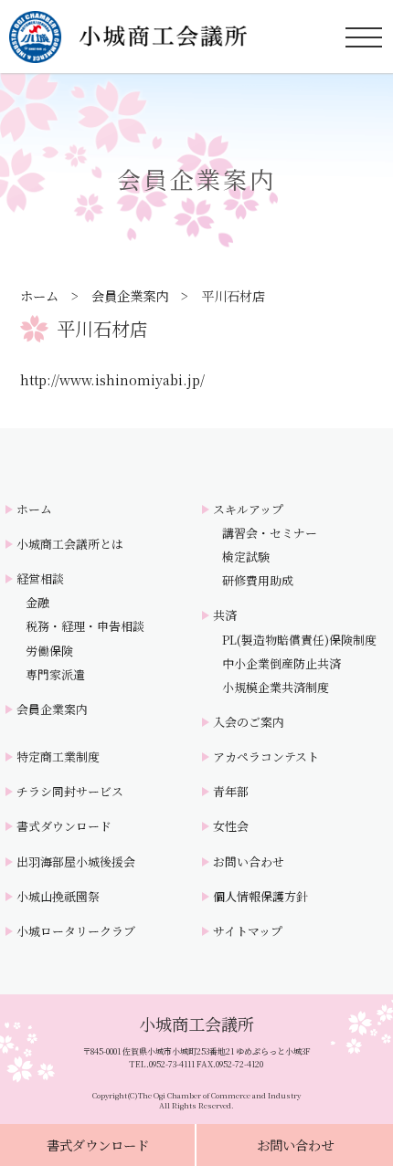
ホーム (39, 295)
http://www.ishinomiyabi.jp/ (112, 379)
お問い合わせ (295, 1144)
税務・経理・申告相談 (85, 626)
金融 (37, 602)
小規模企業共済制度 (275, 687)
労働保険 (49, 651)
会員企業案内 (129, 295)
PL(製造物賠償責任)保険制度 (299, 640)
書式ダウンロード (98, 1144)
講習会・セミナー (269, 533)
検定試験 (246, 557)
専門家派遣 (55, 675)
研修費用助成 (257, 580)
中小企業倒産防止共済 (281, 664)
